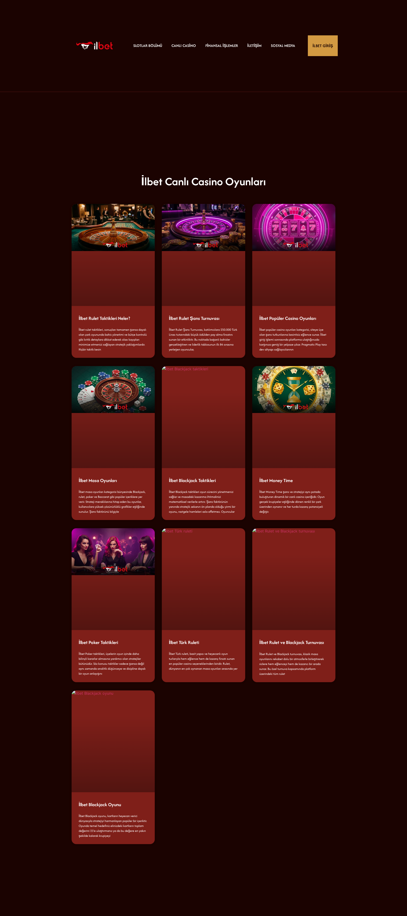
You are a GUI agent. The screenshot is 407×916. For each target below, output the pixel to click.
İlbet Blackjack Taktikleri (192, 480)
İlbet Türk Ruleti (184, 642)
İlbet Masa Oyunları (98, 480)
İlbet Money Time (276, 480)
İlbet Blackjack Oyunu (100, 804)
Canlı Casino (183, 45)
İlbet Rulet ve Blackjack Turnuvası (291, 642)
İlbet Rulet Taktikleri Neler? (104, 318)
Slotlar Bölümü (147, 45)
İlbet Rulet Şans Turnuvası (194, 318)
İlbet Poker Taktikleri (98, 642)
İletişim (254, 45)
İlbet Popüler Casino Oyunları (287, 318)
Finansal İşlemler (221, 45)
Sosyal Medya (283, 45)
